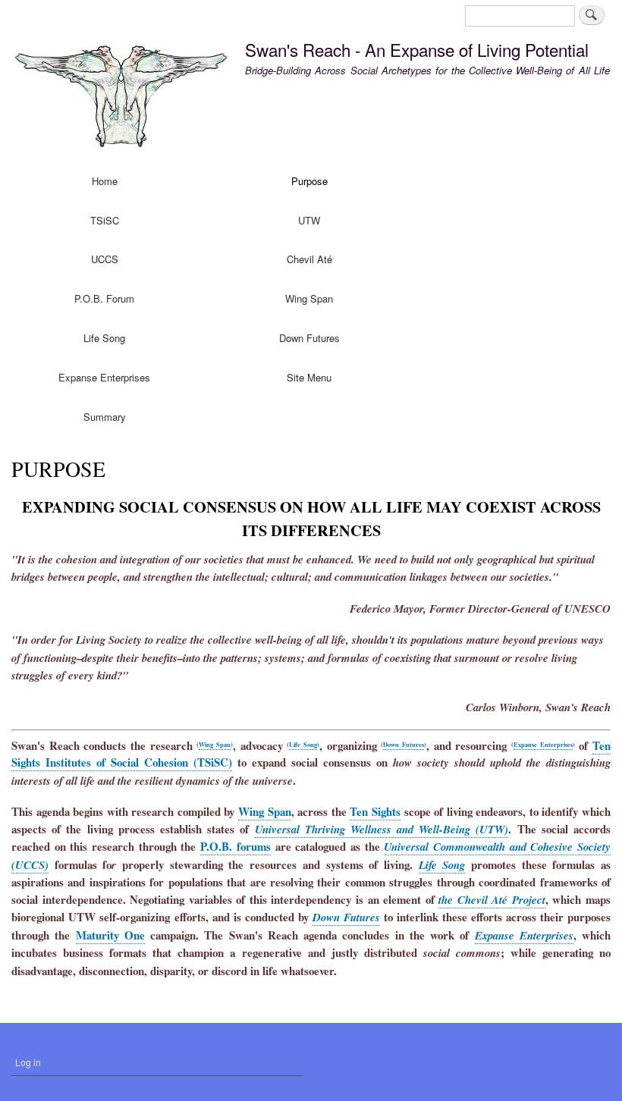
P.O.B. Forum (104, 298)
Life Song (104, 338)
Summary (104, 416)
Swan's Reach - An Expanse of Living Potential (417, 49)
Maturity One (110, 935)
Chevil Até (309, 259)
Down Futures (309, 338)
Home (105, 181)
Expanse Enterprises (104, 377)
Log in (28, 1062)
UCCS (104, 259)
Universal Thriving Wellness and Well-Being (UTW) (382, 829)
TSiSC (104, 220)
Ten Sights (375, 811)
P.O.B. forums (235, 846)
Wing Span (309, 298)
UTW (309, 220)
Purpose (309, 181)
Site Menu (309, 377)
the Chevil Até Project (491, 900)
